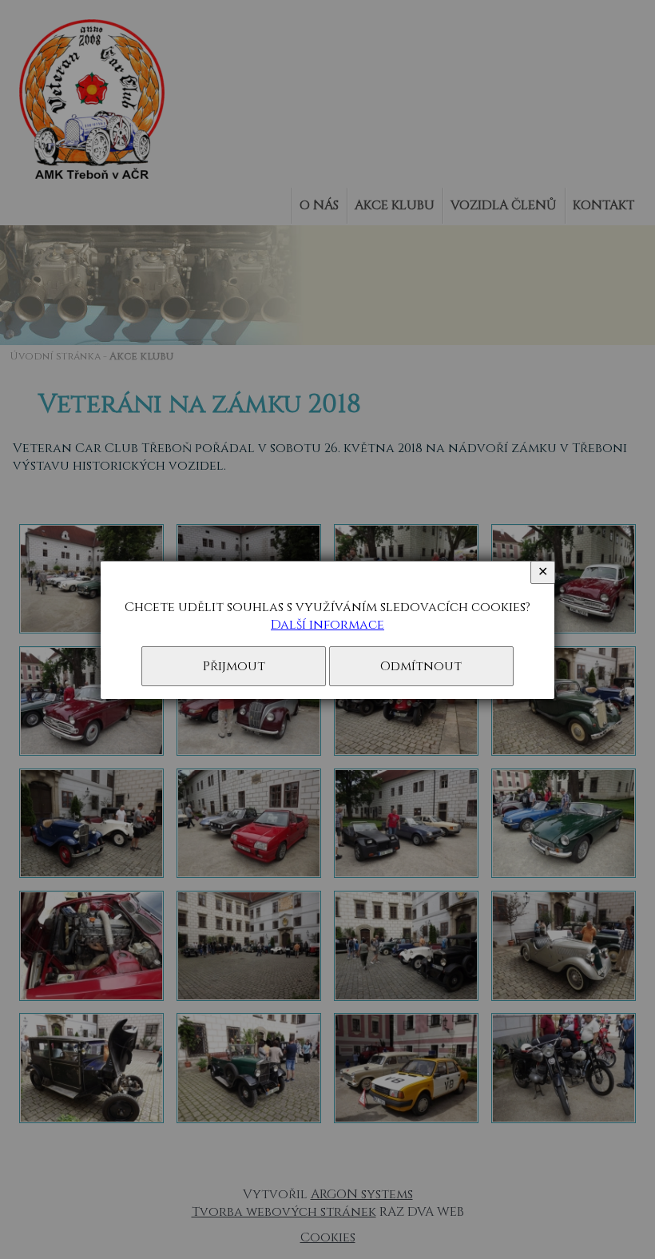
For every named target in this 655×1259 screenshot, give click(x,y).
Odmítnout (421, 666)
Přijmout (234, 666)
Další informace (327, 624)
